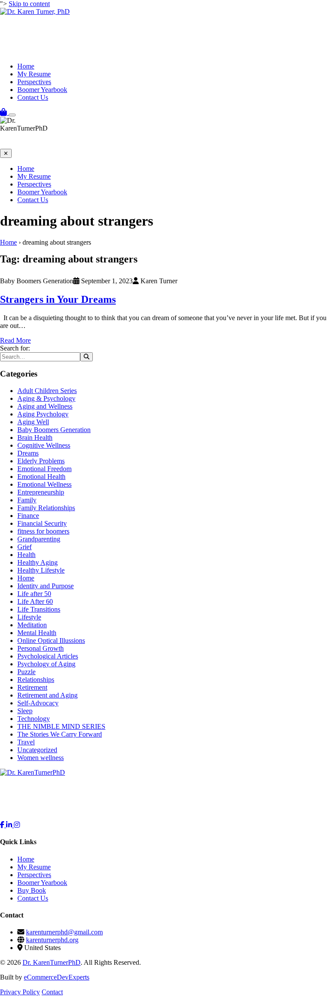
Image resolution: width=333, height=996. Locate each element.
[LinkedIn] (10, 825)
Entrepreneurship (40, 492)
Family (26, 500)
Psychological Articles (47, 656)
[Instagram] (17, 825)
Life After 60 (35, 601)
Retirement (32, 687)
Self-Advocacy (38, 703)
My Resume (34, 74)
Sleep (25, 710)
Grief (24, 546)
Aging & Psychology (46, 398)
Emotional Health (41, 476)
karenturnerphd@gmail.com (64, 932)
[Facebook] (3, 825)
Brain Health (34, 437)
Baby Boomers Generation (54, 429)
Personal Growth (40, 648)
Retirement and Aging (47, 695)
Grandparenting (38, 539)
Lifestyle (29, 617)
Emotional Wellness (44, 484)
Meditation (32, 625)
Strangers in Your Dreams (58, 299)
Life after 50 (34, 593)
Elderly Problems (41, 461)
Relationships (35, 679)
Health (26, 554)
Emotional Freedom (44, 468)
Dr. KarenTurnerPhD (52, 962)
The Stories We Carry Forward (59, 734)
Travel (26, 742)
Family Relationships (46, 507)
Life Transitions (38, 609)
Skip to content (29, 3)
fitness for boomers (43, 531)
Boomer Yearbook (42, 89)
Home (25, 66)
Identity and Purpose (45, 586)
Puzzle (26, 671)
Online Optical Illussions (51, 640)
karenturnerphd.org (52, 940)
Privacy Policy (20, 992)
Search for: (15, 348)
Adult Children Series (47, 390)
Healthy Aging (37, 562)
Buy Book (31, 890)
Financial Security (42, 523)
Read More (15, 340)
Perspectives (34, 81)
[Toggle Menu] (12, 115)
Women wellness (40, 757)
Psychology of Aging (46, 664)
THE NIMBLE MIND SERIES (61, 726)
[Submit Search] (86, 356)
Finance (28, 515)
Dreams (28, 453)
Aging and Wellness (44, 406)
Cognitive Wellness (43, 445)
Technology (33, 718)
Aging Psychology (43, 414)
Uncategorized (37, 750)
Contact (52, 992)
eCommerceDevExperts (56, 977)
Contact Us (32, 97)
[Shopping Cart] (4, 112)
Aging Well (33, 422)
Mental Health (36, 632)
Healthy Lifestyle (41, 570)
